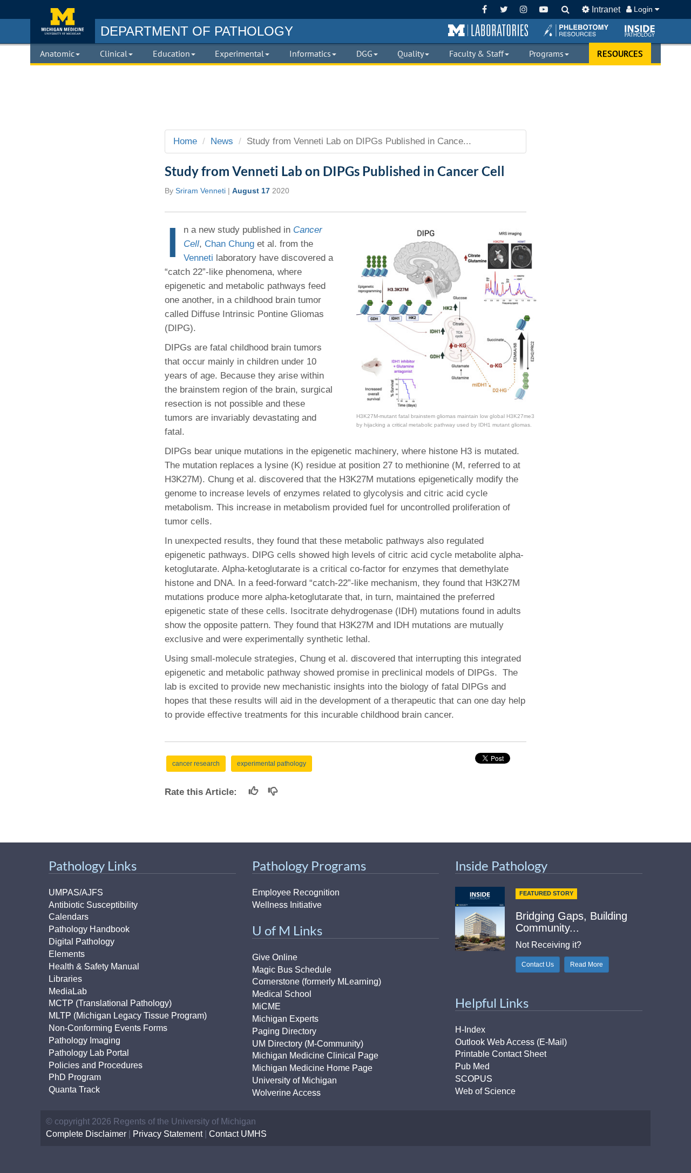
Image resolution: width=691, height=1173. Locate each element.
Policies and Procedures (96, 1065)
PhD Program (75, 1077)
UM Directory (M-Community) (307, 1043)
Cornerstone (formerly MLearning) (316, 981)
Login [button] (643, 9)
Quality (410, 53)
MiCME (266, 1006)
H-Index (470, 1029)
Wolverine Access (286, 1092)
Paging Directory (284, 1031)
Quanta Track (74, 1089)
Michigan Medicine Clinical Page (315, 1055)
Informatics (310, 53)
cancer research (196, 763)
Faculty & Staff (476, 53)
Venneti (198, 258)
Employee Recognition (296, 892)
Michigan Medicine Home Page (312, 1068)
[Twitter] (504, 9)
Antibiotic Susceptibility (93, 904)
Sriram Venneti (200, 190)
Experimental (239, 53)
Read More (586, 964)
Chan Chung (229, 244)
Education (171, 53)
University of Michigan (294, 1080)
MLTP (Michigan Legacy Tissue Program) (128, 1015)
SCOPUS (473, 1078)
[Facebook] (484, 9)
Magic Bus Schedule (291, 969)
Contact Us (537, 964)
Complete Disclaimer (86, 1133)
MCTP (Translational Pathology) (110, 1003)
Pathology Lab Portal (89, 1052)
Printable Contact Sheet (500, 1054)
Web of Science (485, 1091)
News (222, 141)
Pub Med (472, 1066)
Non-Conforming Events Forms (108, 1028)
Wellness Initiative (287, 904)
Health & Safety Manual (94, 966)
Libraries (65, 978)
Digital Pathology (81, 941)
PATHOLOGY (196, 31)
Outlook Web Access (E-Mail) (511, 1042)
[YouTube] (543, 9)
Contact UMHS (238, 1133)
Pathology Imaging (84, 1040)
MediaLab (68, 991)
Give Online (274, 957)
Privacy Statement (167, 1133)
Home (185, 141)
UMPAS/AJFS (76, 892)
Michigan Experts (285, 1018)
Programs (546, 53)
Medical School (281, 994)
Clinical (113, 53)
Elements (67, 954)
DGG (364, 53)
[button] (488, 30)
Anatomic (57, 53)
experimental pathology (271, 763)
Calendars (69, 916)
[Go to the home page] (62, 21)
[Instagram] (524, 9)
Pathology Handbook (89, 929)
